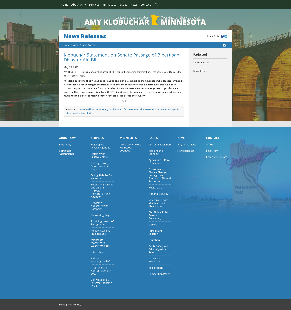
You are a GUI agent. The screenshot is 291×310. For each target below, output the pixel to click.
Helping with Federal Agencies (100, 146)
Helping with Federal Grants (99, 155)
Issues (123, 4)
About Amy (78, 4)
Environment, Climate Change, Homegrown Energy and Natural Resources (160, 175)
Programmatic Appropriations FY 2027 (101, 270)
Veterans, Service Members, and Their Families (158, 203)
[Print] (224, 45)
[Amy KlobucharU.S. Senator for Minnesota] (145, 19)
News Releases (85, 36)
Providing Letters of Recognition (102, 223)
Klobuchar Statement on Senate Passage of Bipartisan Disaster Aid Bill (121, 57)
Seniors (153, 224)
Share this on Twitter (225, 36)
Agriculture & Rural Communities (159, 161)
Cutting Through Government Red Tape (100, 166)
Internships (97, 252)
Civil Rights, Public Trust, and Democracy (159, 215)
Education (154, 240)
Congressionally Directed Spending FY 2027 (101, 283)
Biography (65, 144)
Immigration (156, 267)
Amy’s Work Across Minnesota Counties (130, 147)
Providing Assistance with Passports (99, 206)
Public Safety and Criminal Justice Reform (158, 249)
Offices (210, 144)
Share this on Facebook (222, 36)
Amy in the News (201, 62)
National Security (158, 193)
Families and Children (155, 232)
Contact (145, 4)
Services (94, 4)
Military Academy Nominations (100, 232)
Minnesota (109, 4)
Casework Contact (216, 157)
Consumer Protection (155, 260)
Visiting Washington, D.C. (100, 260)
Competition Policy (159, 274)
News (133, 4)
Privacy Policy (74, 304)
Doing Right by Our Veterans (102, 177)
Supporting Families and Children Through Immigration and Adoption (102, 190)
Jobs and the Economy (156, 152)
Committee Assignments (66, 152)
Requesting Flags (100, 215)
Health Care (155, 187)
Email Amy (212, 150)
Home (64, 4)
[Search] (156, 4)
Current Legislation (160, 144)
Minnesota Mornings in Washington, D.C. (100, 243)
